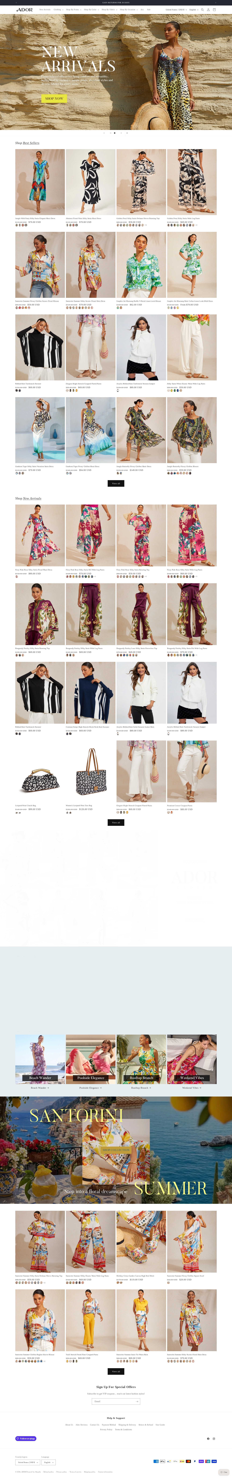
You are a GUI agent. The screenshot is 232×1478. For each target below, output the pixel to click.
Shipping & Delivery (127, 1425)
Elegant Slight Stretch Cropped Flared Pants (83, 384)
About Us (69, 1425)
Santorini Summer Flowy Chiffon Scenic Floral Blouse (37, 301)
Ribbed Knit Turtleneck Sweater (28, 384)
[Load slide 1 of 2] (111, 133)
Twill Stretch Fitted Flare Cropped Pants (82, 1355)
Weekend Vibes (190, 1087)
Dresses (140, 1018)
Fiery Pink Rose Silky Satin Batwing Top (133, 570)
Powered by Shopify (33, 1472)
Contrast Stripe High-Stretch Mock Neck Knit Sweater (87, 727)
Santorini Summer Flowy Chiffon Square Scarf (185, 1276)
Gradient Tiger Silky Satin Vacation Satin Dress (34, 466)
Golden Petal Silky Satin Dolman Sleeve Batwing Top (138, 218)
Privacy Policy (106, 1430)
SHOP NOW (116, 891)
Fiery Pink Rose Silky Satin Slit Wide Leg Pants (85, 570)
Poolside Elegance (89, 1087)
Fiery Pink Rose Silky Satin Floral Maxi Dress (33, 570)
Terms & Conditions (123, 1430)
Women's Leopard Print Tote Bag (79, 805)
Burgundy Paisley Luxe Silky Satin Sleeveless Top (137, 648)
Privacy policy (62, 1472)
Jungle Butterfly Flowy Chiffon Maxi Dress (134, 466)
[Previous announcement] (16, 2)
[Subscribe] (137, 1401)
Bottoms (89, 1018)
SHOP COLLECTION (116, 1150)
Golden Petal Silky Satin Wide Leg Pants (183, 218)
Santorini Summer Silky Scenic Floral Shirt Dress (85, 301)
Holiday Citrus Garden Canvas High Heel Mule (135, 1276)
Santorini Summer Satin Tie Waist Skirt (132, 1355)
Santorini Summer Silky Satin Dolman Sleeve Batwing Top (38, 1276)
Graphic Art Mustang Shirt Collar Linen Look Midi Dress (190, 301)
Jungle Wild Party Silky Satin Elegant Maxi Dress (35, 218)
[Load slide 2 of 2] (115, 133)
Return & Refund (146, 1425)
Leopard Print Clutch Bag (25, 805)
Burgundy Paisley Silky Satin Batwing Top (32, 648)
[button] (58, 9)
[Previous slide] (104, 133)
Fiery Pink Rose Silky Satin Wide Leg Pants (184, 570)
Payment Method (109, 1425)
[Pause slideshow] (128, 133)
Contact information (105, 1472)
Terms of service (75, 1472)
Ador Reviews (81, 1425)
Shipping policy (90, 1472)
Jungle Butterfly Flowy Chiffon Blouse (182, 466)
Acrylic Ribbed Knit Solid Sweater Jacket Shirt (135, 727)
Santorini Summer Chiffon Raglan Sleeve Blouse (34, 1355)
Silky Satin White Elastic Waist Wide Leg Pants (186, 384)
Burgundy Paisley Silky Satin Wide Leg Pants (84, 648)
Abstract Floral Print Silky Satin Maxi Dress (83, 218)
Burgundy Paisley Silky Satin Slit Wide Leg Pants (187, 648)
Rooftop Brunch (139, 1087)
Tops (38, 1018)
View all (116, 483)
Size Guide (160, 1425)
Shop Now (116, 72)
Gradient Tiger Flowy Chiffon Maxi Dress (82, 466)
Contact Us (94, 1425)
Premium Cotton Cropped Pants (179, 805)
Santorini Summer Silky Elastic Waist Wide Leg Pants (87, 1276)
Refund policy (49, 1472)
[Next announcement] (216, 2)
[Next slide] (121, 133)
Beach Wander (38, 1087)
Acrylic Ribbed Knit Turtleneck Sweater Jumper (136, 384)
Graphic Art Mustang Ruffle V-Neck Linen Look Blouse (139, 301)
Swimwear (190, 1018)
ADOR (23, 1472)
